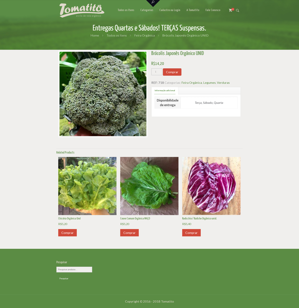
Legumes (209, 82)
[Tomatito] (81, 10)
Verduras (223, 82)
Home (94, 35)
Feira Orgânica (144, 35)
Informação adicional (165, 90)
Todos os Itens (117, 35)
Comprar (172, 72)
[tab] (165, 90)
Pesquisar (63, 278)
